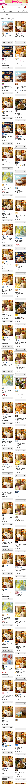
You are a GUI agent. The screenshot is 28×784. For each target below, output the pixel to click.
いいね (10, 42)
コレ (5, 42)
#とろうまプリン (18, 493)
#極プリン (7, 746)
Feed (3, 10)
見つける (10, 10)
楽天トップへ (24, 4)
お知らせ (17, 10)
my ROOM (24, 10)
